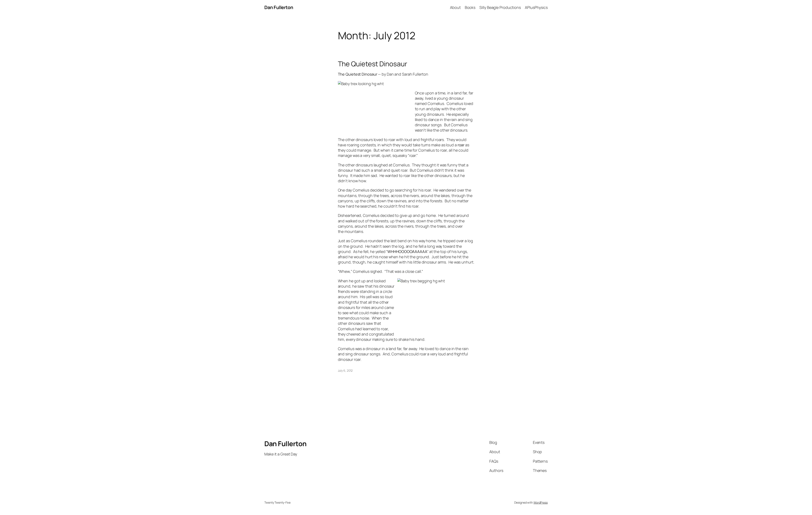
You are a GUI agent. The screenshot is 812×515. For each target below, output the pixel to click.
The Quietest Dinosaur (372, 64)
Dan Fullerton (278, 7)
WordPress (541, 502)
